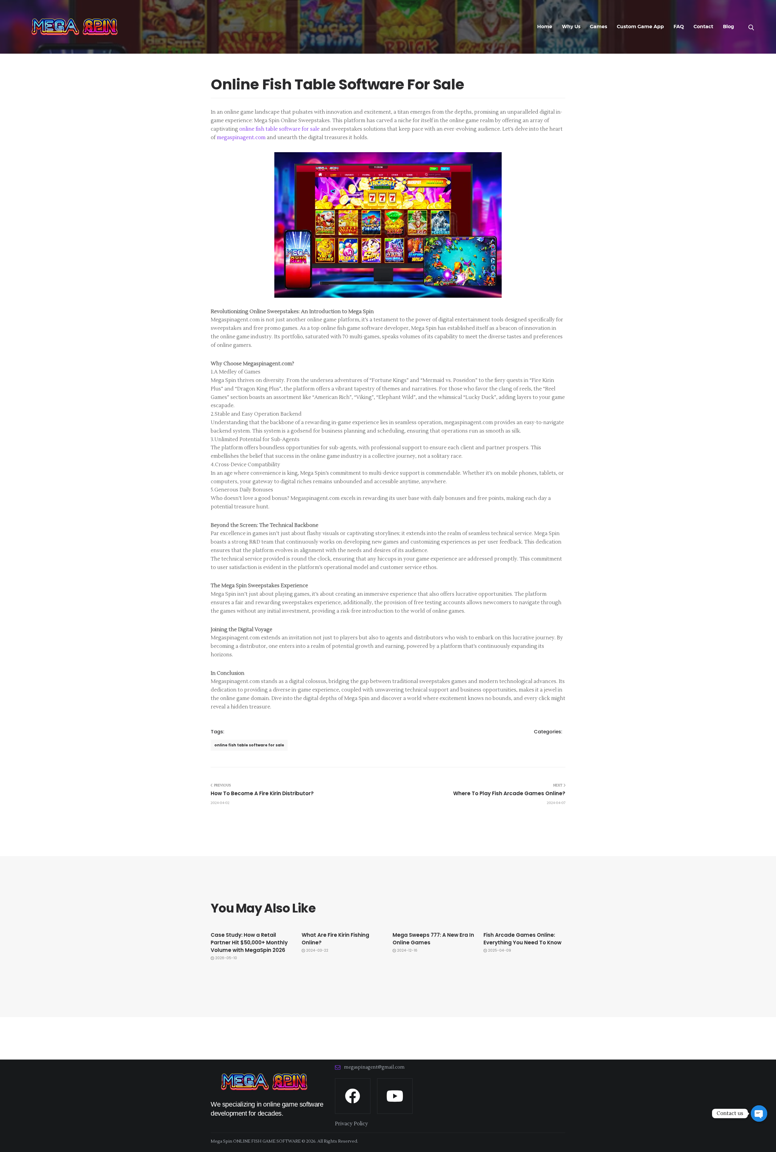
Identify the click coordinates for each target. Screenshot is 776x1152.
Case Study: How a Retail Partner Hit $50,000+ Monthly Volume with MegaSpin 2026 (249, 942)
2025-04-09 (499, 950)
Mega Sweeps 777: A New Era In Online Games (433, 938)
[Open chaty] (759, 1113)
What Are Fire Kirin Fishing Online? (335, 938)
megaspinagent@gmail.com (374, 1067)
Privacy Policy (351, 1123)
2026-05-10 (226, 958)
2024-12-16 (407, 950)
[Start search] (751, 27)
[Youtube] (395, 1096)
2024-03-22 (317, 950)
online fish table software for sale (279, 129)
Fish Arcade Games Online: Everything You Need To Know (522, 938)
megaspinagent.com (241, 137)
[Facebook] (352, 1096)
